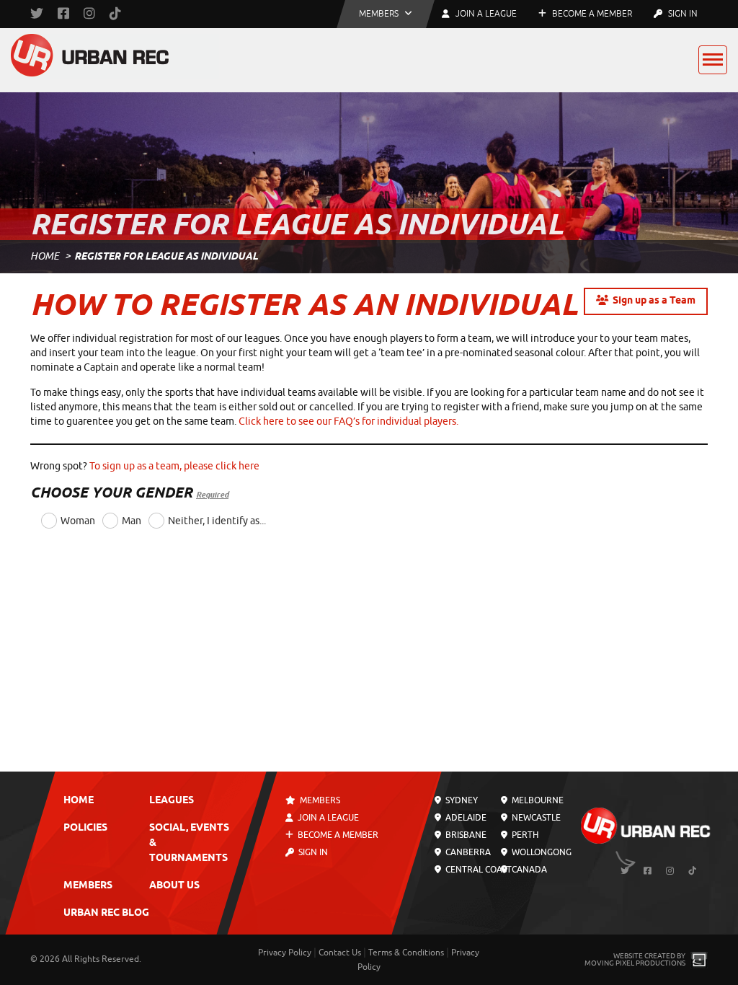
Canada (528, 869)
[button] (386, 14)
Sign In (682, 14)
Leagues (171, 801)
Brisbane (464, 835)
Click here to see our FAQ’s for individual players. (348, 421)
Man (131, 521)
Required (212, 495)
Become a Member (591, 14)
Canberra (467, 852)
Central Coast (477, 869)
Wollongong (541, 852)
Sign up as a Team (654, 301)
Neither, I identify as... (217, 521)
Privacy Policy (284, 952)
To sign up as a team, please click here (174, 466)
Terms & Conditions (406, 952)
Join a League (328, 817)
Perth (524, 835)
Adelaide (464, 817)
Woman (78, 521)
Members (87, 886)
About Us (174, 886)
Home (44, 256)
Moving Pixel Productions (634, 963)
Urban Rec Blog (106, 913)
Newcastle (535, 817)
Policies (85, 828)
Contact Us (340, 952)
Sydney (460, 800)
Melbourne (537, 800)
